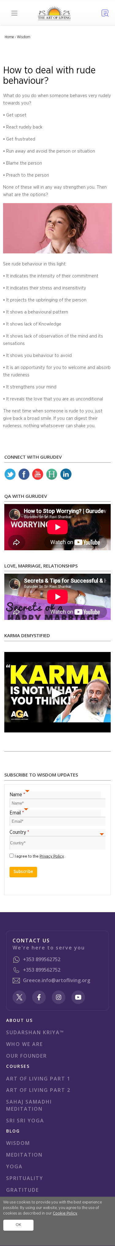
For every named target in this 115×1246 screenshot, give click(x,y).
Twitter (10, 474)
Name (17, 794)
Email (17, 812)
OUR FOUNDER (26, 1055)
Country (19, 832)
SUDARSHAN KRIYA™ (35, 1032)
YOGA (14, 1166)
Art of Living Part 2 (38, 1090)
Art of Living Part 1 (38, 1078)
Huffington (52, 474)
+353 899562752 (41, 959)
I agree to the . (40, 857)
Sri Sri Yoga (25, 1120)
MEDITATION (24, 1154)
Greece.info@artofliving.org (56, 980)
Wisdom (23, 37)
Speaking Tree (65, 474)
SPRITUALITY (24, 1178)
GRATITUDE (22, 1190)
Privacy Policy (52, 857)
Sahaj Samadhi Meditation (29, 1105)
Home (9, 37)
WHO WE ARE (24, 1044)
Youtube (38, 474)
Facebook (24, 474)
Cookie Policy (65, 1213)
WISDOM (18, 1143)
